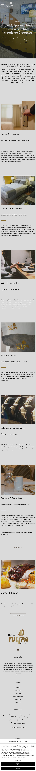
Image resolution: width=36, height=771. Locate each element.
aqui (7, 755)
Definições (18, 760)
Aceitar (18, 768)
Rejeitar (18, 764)
